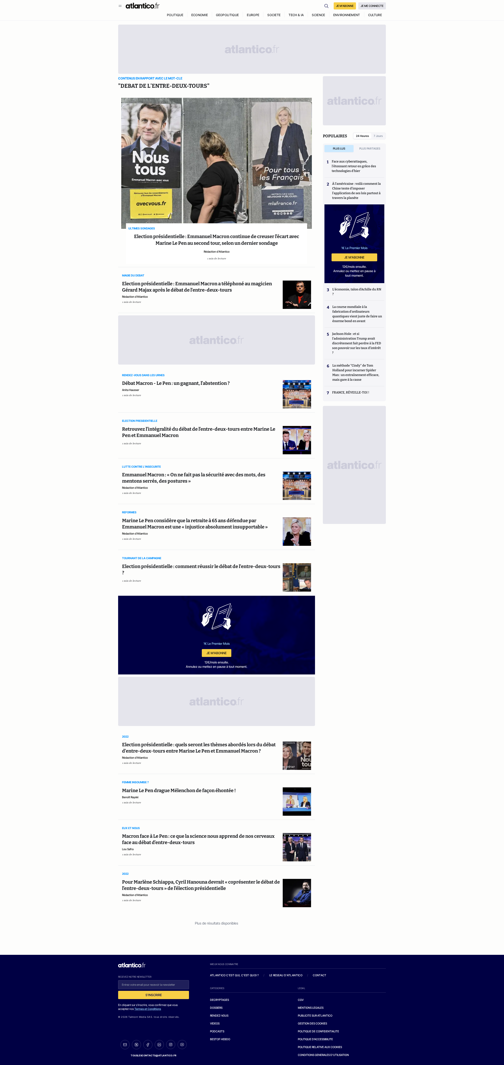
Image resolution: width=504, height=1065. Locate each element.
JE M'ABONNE (345, 5)
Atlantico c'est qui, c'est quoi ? (234, 975)
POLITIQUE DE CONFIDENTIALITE (318, 1031)
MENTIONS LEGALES (310, 1007)
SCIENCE (318, 15)
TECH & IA (296, 15)
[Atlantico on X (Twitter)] (136, 1044)
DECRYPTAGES (219, 999)
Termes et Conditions (147, 1009)
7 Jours (378, 136)
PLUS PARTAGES (369, 148)
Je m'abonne (217, 653)
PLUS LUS (339, 148)
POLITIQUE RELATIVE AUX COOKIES (320, 1047)
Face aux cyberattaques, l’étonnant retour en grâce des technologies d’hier (354, 166)
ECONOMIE (199, 15)
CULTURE (375, 15)
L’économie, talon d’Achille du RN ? (356, 291)
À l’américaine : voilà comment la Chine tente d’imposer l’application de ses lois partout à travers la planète (356, 191)
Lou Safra (127, 849)
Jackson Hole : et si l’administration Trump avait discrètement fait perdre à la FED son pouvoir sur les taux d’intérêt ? (356, 343)
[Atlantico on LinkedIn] (159, 1044)
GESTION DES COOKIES (312, 1023)
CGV (301, 999)
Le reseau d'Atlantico (285, 975)
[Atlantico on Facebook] (147, 1044)
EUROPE (253, 15)
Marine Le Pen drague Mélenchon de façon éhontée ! (179, 790)
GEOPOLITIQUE (227, 15)
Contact (319, 975)
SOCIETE (274, 15)
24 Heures (362, 136)
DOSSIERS (216, 1007)
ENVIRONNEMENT (346, 15)
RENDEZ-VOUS (219, 1015)
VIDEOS (215, 1023)
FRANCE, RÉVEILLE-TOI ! (350, 392)
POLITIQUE (175, 15)
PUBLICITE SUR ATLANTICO (315, 1015)
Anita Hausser (130, 390)
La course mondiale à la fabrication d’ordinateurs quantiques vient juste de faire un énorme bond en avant (357, 314)
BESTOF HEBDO (220, 1039)
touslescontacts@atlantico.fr (153, 1055)
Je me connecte (372, 5)
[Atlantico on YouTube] (182, 1044)
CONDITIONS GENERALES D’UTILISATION (323, 1055)
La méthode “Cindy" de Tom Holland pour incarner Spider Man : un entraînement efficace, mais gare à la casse (355, 372)
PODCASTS (217, 1031)
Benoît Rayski (130, 797)
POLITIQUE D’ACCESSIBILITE (315, 1039)
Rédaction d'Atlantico (217, 251)
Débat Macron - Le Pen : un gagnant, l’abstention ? (176, 383)
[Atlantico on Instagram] (170, 1044)
